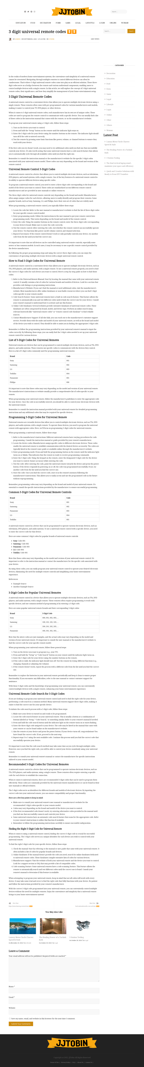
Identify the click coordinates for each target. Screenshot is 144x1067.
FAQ (73, 1062)
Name (12, 986)
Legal (78, 23)
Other (108, 120)
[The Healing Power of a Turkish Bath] (53, 926)
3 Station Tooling (76, 937)
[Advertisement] (54, 59)
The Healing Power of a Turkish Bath (118, 151)
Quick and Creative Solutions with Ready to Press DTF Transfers (119, 172)
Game (67, 23)
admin (17, 39)
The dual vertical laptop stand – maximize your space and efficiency (119, 164)
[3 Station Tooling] (83, 926)
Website (12, 1008)
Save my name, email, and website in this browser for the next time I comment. (43, 1018)
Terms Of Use (54, 1062)
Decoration (45, 23)
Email (12, 997)
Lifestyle (90, 23)
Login (102, 23)
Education (21, 23)
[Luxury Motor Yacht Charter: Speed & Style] (23, 926)
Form (58, 23)
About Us (80, 1062)
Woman (124, 23)
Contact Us (88, 1062)
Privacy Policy (65, 1062)
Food (32, 23)
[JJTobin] (72, 1039)
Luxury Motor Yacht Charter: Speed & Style (117, 143)
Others (51, 39)
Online (113, 23)
